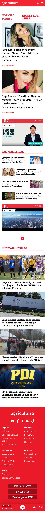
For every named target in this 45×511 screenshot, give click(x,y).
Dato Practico (30, 431)
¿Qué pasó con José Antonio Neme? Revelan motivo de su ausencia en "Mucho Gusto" (14, 160)
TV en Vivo (22, 491)
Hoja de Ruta (7, 464)
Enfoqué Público (9, 461)
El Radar (5, 457)
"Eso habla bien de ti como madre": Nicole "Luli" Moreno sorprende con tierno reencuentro (20, 55)
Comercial (6, 474)
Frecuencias (29, 461)
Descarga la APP (22, 497)
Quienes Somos (31, 454)
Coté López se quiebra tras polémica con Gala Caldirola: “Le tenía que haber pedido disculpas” (29, 172)
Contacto (28, 457)
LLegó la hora (8, 454)
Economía (29, 435)
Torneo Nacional (9, 444)
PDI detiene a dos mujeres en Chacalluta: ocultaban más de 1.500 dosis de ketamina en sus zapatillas (20, 394)
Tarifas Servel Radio (11, 478)
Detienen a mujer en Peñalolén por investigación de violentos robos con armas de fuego (28, 196)
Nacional (28, 442)
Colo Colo (6, 431)
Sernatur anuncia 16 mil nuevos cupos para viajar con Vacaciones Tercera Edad (15, 184)
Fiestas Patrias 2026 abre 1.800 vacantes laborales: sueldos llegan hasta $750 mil (22, 358)
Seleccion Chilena (10, 435)
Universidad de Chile (9, 439)
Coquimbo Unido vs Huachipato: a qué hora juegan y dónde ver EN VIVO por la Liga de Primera (21, 285)
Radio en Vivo (22, 486)
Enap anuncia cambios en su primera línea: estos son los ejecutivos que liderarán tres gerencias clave (21, 322)
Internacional (30, 438)
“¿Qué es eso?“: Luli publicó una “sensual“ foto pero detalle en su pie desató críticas (22, 100)
